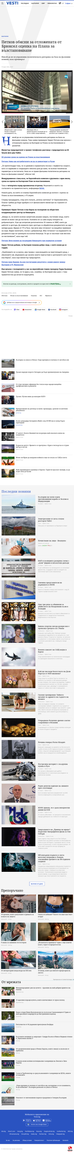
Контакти (65, 1140)
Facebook (53, 309)
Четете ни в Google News (39, 1124)
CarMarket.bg (61, 1131)
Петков (4, 296)
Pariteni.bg (42, 1134)
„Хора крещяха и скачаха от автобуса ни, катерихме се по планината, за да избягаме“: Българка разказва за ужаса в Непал (43, 1086)
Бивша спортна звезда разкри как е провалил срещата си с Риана (53, 627)
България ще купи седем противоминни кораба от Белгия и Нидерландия (53, 499)
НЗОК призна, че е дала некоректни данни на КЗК (54, 809)
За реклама (16, 1140)
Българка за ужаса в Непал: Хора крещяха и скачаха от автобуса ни (42, 360)
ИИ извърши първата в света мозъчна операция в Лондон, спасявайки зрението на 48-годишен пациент (54, 858)
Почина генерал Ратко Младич (51, 742)
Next (72, 126)
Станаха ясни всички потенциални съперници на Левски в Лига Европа (41, 1062)
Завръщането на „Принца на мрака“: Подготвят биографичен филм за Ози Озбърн (54, 831)
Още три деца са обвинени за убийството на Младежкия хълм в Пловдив (53, 606)
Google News (41, 309)
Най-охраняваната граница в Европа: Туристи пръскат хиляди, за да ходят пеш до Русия (43, 471)
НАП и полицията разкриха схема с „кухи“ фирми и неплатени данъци (53, 562)
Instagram (64, 309)
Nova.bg (39, 1131)
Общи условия (27, 1140)
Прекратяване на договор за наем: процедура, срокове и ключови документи (42, 409)
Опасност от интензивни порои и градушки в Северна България (41, 1098)
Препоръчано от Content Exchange (62, 979)
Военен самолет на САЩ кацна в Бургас (52, 651)
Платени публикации (53, 1140)
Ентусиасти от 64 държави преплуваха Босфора (34, 1024)
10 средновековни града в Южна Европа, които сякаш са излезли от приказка (42, 1050)
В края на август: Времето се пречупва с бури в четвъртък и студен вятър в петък (42, 446)
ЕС (41, 296)
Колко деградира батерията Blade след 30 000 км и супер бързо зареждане (40, 422)
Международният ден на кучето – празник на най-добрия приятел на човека (43, 989)
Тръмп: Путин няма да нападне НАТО (30, 396)
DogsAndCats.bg (49, 1131)
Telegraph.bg (60, 1134)
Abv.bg (3, 1131)
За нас (8, 1140)
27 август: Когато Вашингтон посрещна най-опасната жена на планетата (40, 434)
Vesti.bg (12, 3)
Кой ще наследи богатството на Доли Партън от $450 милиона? (54, 672)
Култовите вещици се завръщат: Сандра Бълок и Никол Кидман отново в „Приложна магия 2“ (44, 1037)
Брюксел (49, 296)
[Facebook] (37, 1143)
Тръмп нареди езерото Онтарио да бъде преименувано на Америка (42, 372)
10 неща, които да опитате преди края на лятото (54, 972)
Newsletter (28, 309)
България (35, 3)
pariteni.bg (18, 413)
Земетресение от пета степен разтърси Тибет (51, 520)
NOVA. (42, 188)
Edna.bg (51, 1134)
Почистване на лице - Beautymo (52, 541)
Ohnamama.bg (14, 1134)
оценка (34, 296)
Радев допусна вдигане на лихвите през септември (53, 787)
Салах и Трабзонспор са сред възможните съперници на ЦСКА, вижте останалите (43, 1074)
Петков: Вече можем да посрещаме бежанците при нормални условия (32, 241)
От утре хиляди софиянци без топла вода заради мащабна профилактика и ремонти (38, 385)
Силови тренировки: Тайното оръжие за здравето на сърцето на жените (53, 697)
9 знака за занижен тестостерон (13, 942)
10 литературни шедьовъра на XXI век (16, 971)
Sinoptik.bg (25, 1134)
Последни (25, 3)
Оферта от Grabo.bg (43, 543)
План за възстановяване (19, 296)
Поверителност (39, 1140)
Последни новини (16, 491)
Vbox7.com (11, 1131)
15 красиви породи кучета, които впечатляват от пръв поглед (40, 1000)
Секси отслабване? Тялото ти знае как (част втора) (55, 915)
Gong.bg (20, 1131)
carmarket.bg (19, 425)
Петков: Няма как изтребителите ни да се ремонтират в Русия (28, 161)
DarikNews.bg (29, 1131)
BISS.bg (70, 1131)
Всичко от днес (37, 884)
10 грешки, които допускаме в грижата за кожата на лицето (17, 915)
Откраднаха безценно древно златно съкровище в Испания (54, 721)
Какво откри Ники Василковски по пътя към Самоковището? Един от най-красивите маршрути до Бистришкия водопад (43, 1013)
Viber (17, 309)
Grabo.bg (34, 1134)
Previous (2, 126)
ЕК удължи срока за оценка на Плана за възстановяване (26, 157)
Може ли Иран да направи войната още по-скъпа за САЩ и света (41, 457)
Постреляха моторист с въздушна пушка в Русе (53, 765)
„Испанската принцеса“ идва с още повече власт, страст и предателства (55, 943)
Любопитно (52, 3)
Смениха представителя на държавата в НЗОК (50, 583)
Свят (43, 3)
